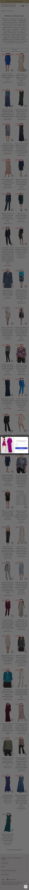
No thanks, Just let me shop (21, 450)
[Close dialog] (27, 437)
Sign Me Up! (21, 448)
